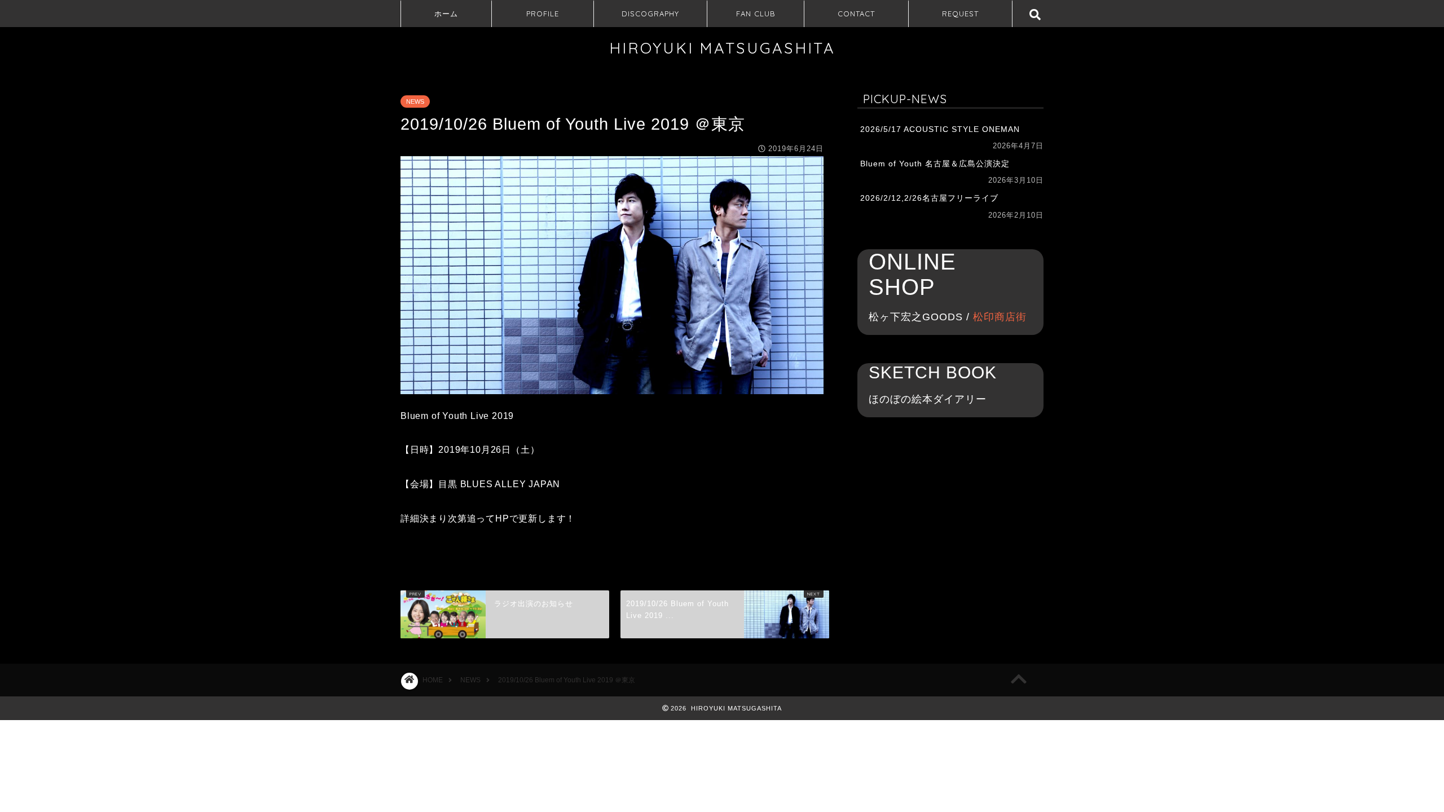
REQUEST (960, 13)
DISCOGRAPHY (650, 13)
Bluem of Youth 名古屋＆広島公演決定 (935, 164)
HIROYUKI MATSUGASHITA (722, 48)
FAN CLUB (756, 13)
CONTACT (856, 13)
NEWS (415, 101)
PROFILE (542, 13)
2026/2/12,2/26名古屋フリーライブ (929, 198)
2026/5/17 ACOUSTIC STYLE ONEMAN (940, 129)
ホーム (446, 13)
